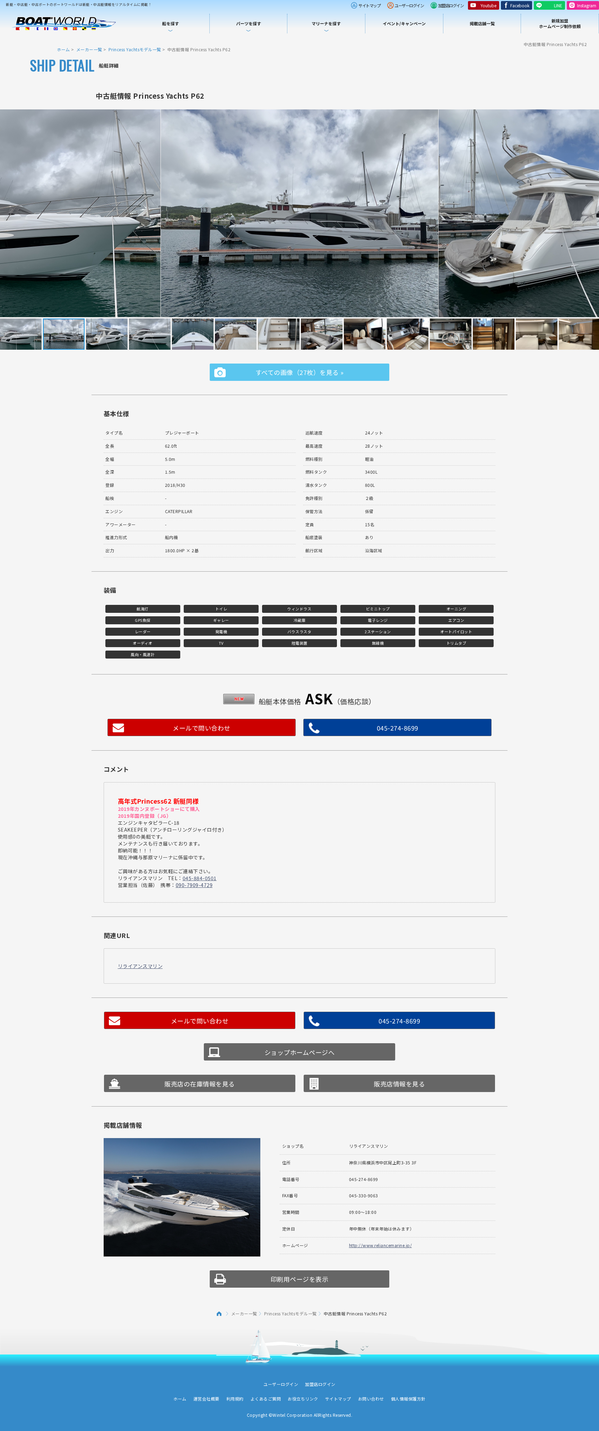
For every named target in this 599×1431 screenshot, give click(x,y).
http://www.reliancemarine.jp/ (380, 1245)
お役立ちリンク (303, 1399)
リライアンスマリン (140, 966)
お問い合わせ (371, 1399)
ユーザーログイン (409, 5)
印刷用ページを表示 (300, 1279)
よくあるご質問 (266, 1399)
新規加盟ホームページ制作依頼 (560, 23)
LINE (558, 5)
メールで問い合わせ (202, 727)
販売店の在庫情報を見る (199, 1083)
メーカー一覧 (89, 49)
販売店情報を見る (399, 1083)
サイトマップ (369, 5)
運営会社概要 (206, 1399)
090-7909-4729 (194, 885)
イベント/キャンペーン (404, 23)
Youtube (488, 5)
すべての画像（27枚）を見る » (299, 372)
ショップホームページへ (299, 1052)
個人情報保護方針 (408, 1399)
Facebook (519, 5)
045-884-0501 (200, 878)
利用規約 (235, 1399)
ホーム (63, 49)
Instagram (586, 5)
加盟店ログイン (451, 5)
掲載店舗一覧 (482, 23)
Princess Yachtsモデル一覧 (134, 49)
